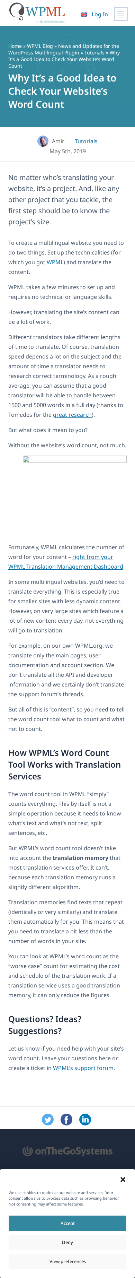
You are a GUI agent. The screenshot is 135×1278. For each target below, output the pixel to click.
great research (72, 414)
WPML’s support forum (83, 1068)
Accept (68, 1223)
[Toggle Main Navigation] (121, 14)
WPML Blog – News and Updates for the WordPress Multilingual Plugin (63, 49)
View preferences (68, 1261)
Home (15, 46)
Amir (58, 141)
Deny (67, 1242)
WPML (55, 262)
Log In (100, 14)
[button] (122, 1179)
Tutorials (94, 52)
